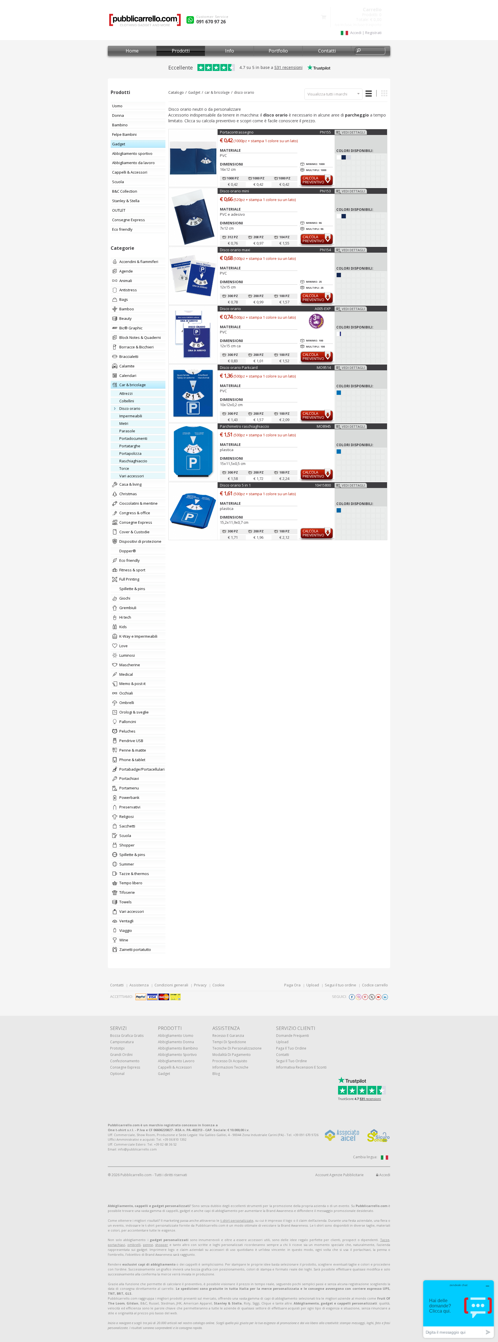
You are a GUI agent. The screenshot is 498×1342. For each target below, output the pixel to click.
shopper (161, 1244)
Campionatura (122, 1041)
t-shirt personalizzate (236, 1220)
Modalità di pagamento (231, 1054)
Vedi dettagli (353, 132)
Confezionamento (124, 1060)
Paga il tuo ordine (291, 1048)
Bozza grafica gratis (127, 1035)
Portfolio (278, 51)
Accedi (384, 1174)
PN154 (325, 249)
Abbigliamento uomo (175, 1035)
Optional (117, 1073)
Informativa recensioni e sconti (301, 1067)
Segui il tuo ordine (340, 985)
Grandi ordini (121, 1054)
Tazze (384, 1240)
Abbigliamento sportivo (177, 1054)
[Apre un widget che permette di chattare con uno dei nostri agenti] (458, 1309)
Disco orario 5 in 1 (235, 485)
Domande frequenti (292, 1035)
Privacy (200, 985)
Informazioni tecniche (230, 1067)
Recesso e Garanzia (228, 1035)
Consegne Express (125, 1067)
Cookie (218, 985)
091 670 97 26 (211, 21)
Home (132, 51)
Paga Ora (292, 985)
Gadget (194, 92)
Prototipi (117, 1048)
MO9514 (324, 367)
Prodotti (181, 51)
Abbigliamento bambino (178, 1048)
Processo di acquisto (229, 1060)
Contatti (327, 51)
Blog (216, 1073)
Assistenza (139, 985)
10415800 (323, 485)
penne (148, 1244)
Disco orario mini (234, 191)
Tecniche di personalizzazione (237, 1048)
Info (229, 51)
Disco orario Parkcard (239, 367)
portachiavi (116, 1244)
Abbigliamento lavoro (176, 1060)
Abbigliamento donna (176, 1041)
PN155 (325, 132)
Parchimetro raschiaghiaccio (244, 426)
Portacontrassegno (237, 132)
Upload (312, 985)
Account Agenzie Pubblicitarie (339, 1174)
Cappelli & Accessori (175, 1067)
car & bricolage (217, 92)
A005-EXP (323, 308)
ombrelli (134, 1244)
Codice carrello (375, 985)
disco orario (244, 92)
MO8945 (324, 426)
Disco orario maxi (235, 249)
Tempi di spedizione (229, 1041)
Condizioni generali (171, 985)
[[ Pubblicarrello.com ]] (145, 22)
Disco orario (230, 308)
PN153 (325, 191)
